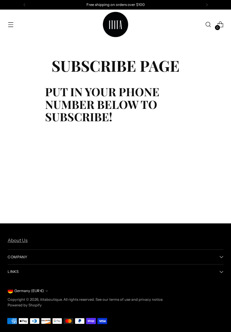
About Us (18, 240)
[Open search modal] (208, 24)
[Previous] (24, 5)
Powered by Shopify (25, 305)
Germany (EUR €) (29, 291)
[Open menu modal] (10, 24)
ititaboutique (51, 299)
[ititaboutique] (115, 24)
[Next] (207, 5)
